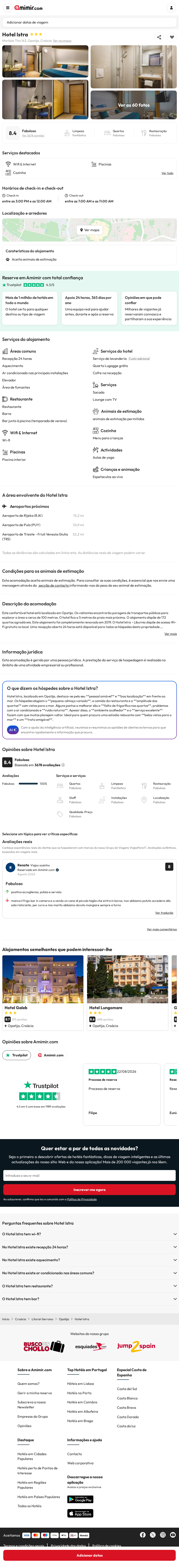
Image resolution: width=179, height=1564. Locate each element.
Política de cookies (106, 1546)
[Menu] (7, 7)
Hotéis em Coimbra (82, 1402)
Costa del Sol (127, 1389)
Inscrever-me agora (90, 1189)
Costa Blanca (127, 1398)
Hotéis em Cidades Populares (31, 1456)
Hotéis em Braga (80, 1421)
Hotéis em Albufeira (82, 1411)
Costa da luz (126, 1426)
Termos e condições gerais (23, 1546)
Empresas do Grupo (32, 1416)
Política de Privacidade (82, 1199)
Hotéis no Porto (79, 1393)
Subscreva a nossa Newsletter (31, 1404)
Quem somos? (28, 1383)
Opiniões (24, 1426)
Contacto (74, 1454)
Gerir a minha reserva (34, 1393)
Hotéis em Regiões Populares (31, 1485)
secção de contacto (53, 585)
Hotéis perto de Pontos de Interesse (37, 1470)
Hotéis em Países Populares (38, 1497)
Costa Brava (126, 1407)
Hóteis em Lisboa (80, 1383)
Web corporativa (80, 1463)
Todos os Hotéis (29, 1506)
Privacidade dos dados (68, 1546)
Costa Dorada (128, 1417)
